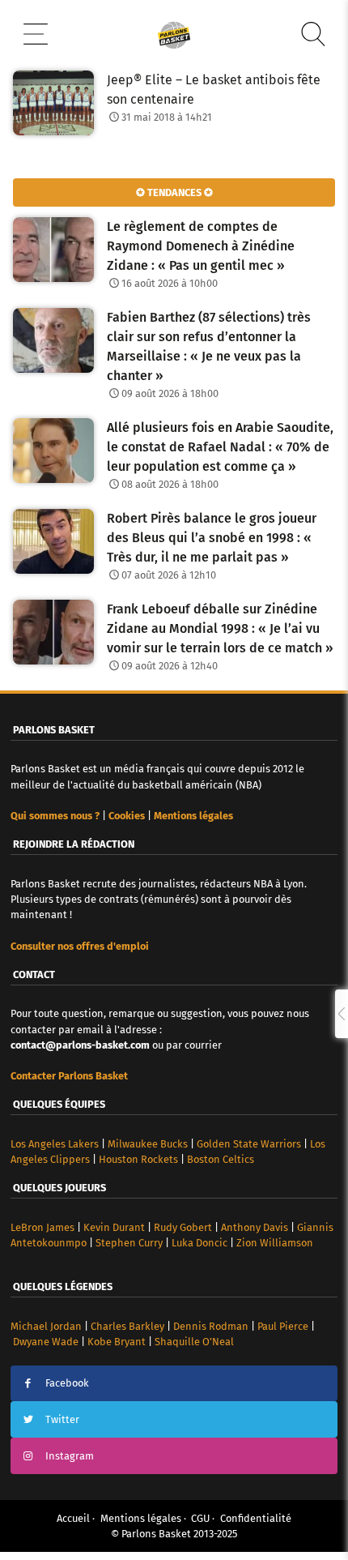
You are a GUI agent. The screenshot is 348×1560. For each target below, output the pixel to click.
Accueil (73, 1518)
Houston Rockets (138, 1159)
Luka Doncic (199, 1243)
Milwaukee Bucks (148, 1144)
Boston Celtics (220, 1159)
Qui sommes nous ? (55, 816)
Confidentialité (255, 1518)
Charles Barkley (127, 1326)
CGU (200, 1518)
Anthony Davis (254, 1227)
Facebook (67, 1383)
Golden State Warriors (249, 1144)
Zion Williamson (274, 1243)
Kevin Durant (114, 1227)
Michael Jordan (46, 1326)
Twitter (62, 1419)
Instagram (69, 1456)
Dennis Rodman (210, 1326)
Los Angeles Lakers (55, 1144)
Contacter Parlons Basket (69, 1076)
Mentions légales (140, 1518)
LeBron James (42, 1227)
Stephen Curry (129, 1243)
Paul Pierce (282, 1326)
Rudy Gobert (183, 1227)
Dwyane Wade (46, 1342)
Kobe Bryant (116, 1342)
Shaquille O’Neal (194, 1342)
